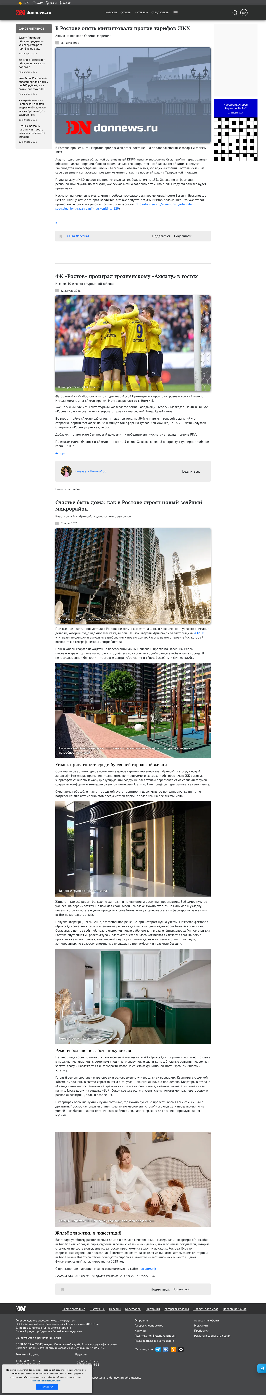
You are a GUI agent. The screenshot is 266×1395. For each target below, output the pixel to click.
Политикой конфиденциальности (46, 1380)
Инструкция (97, 1309)
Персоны (115, 1309)
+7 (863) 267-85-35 (87, 1361)
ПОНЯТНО (47, 1386)
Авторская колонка (176, 1309)
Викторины (153, 1309)
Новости (111, 12)
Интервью (141, 12)
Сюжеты (126, 12)
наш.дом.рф (147, 1269)
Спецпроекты (160, 12)
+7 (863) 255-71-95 (28, 1361)
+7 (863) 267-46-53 (87, 1364)
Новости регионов (234, 1309)
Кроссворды (133, 1309)
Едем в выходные (73, 1309)
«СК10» (199, 633)
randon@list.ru (84, 1368)
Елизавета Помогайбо (90, 471)
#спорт (60, 453)
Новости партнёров (205, 1309)
